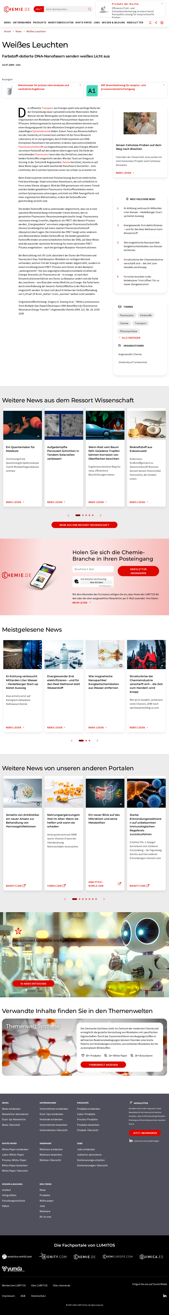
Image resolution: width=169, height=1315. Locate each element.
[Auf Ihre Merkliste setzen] (150, 23)
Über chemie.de (61, 1285)
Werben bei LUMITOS (14, 1285)
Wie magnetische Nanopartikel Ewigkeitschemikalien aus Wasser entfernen (143, 246)
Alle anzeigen (131, 337)
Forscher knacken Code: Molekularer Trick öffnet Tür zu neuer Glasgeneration (141, 280)
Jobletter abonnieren (89, 1154)
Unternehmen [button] (22, 22)
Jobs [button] (96, 22)
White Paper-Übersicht (15, 1170)
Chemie (66, 162)
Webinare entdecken (51, 1149)
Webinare (45, 1211)
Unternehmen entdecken (54, 1108)
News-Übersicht (11, 1124)
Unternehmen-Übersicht (54, 1130)
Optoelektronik (41, 131)
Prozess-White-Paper (14, 1160)
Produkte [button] (39, 22)
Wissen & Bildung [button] (113, 22)
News (43, 1189)
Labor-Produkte (86, 1114)
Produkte (45, 1195)
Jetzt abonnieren (145, 1133)
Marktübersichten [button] (61, 22)
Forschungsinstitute (13, 1200)
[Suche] (89, 9)
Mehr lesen (80, 602)
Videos (5, 1206)
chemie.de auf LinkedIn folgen (146, 1141)
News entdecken (11, 1108)
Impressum (8, 1295)
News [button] (7, 22)
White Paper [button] (83, 22)
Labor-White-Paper (13, 1154)
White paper (46, 1200)
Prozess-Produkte (87, 1119)
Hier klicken (96, 582)
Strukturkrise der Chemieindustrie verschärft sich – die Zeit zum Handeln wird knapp (143, 263)
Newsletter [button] (135, 22)
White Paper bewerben (15, 1165)
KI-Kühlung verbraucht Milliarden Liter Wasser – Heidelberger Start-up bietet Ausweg (143, 212)
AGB (23, 1295)
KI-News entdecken (33, 983)
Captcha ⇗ (106, 586)
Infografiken (9, 1195)
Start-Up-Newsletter (14, 1119)
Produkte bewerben (88, 1124)
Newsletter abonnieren (138, 571)
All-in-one (45, 1216)
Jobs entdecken (86, 1149)
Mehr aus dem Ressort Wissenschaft (84, 525)
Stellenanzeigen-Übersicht (92, 1165)
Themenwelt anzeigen (103, 1064)
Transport (47, 108)
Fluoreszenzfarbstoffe (31, 146)
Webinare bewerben (51, 1154)
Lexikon (6, 1189)
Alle (38, 9)
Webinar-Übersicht (50, 1160)
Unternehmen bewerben (53, 1124)
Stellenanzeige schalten (91, 1160)
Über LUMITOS (39, 1285)
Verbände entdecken (51, 1119)
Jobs (42, 1206)
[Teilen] (156, 23)
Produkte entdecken (88, 1108)
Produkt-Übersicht (87, 1130)
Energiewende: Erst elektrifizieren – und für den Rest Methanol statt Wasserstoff (143, 229)
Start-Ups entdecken (51, 1114)
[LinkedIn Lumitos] (164, 1295)
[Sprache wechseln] (162, 23)
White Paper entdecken (15, 1149)
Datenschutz (38, 1295)
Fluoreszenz (42, 154)
